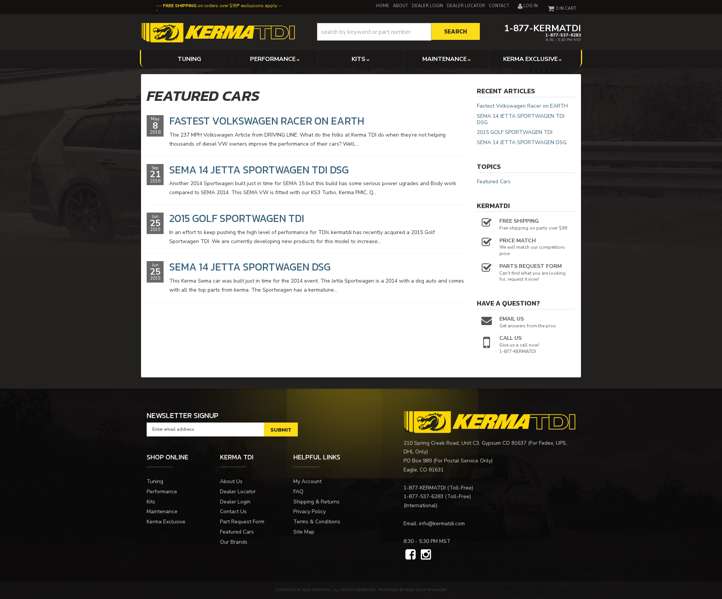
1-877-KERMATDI (424, 487)
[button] (398, 32)
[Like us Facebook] (410, 555)
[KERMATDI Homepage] (218, 32)
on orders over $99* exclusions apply (220, 6)
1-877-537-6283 (423, 496)
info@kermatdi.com (442, 523)
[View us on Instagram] (426, 555)
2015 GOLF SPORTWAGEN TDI (236, 218)
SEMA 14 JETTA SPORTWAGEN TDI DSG (259, 170)
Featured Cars (494, 181)
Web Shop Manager (426, 590)
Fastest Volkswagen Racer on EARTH (266, 121)
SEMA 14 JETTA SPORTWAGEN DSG (250, 267)
